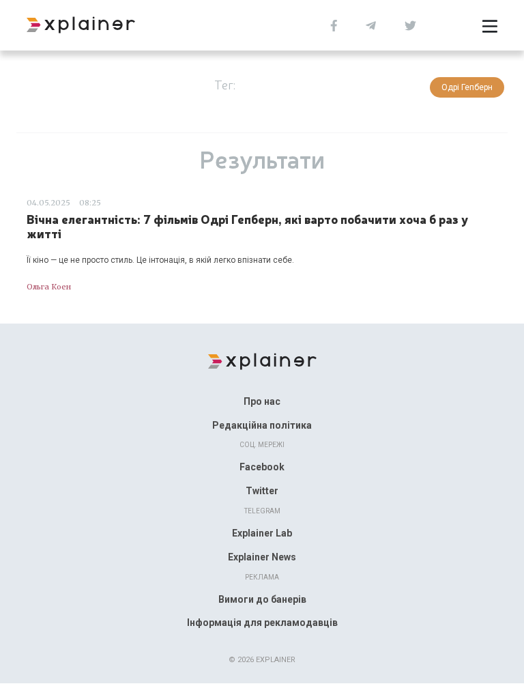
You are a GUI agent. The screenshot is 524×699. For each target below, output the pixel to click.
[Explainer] (262, 361)
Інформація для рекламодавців (262, 622)
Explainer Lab (262, 533)
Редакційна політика (262, 425)
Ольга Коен (49, 286)
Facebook (262, 466)
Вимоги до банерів (262, 599)
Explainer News (262, 557)
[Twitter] (410, 24)
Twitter (262, 490)
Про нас (262, 401)
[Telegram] (371, 24)
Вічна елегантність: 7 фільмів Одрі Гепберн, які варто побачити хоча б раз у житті (247, 226)
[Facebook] (334, 24)
